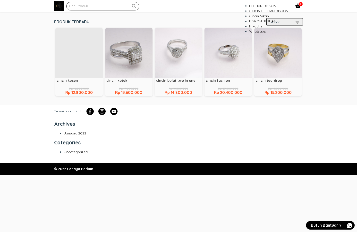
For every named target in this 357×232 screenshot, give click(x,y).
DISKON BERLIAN (262, 21)
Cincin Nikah (259, 16)
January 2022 (75, 133)
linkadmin (256, 26)
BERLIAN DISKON (262, 6)
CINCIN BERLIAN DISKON (268, 11)
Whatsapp (257, 31)
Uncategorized (76, 152)
